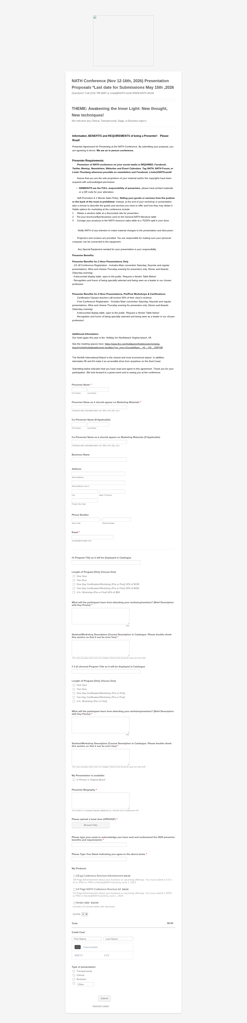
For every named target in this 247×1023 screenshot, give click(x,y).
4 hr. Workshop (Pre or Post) (92, 701)
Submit (104, 998)
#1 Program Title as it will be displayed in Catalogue (101, 557)
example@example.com (81, 541)
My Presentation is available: (88, 775)
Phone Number (80, 514)
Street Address (78, 477)
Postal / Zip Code (79, 504)
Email (76, 532)
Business (81, 979)
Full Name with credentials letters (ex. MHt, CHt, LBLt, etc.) (96, 411)
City (73, 495)
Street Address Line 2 (80, 486)
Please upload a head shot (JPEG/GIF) (94, 819)
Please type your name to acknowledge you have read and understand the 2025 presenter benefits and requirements (123, 838)
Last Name (91, 393)
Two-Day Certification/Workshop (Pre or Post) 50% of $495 (108, 588)
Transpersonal (84, 971)
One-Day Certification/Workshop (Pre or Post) (101, 693)
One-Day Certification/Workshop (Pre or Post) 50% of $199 (108, 584)
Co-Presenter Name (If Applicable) (91, 419)
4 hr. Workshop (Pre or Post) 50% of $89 (98, 592)
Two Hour (82, 580)
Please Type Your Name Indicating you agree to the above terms (109, 854)
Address (76, 469)
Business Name (81, 454)
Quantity (76, 914)
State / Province (105, 495)
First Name (76, 393)
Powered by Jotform (101, 1006)
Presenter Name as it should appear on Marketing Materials (106, 402)
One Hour (82, 576)
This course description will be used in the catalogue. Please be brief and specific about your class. (107, 658)
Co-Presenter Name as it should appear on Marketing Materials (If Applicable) (116, 437)
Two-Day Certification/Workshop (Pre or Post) (101, 697)
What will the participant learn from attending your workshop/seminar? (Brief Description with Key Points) (123, 603)
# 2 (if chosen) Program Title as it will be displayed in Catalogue (108, 666)
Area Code (76, 523)
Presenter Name (81, 384)
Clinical (80, 975)
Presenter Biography (84, 789)
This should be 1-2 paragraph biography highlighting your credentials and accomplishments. (104, 810)
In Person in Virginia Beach (91, 779)
